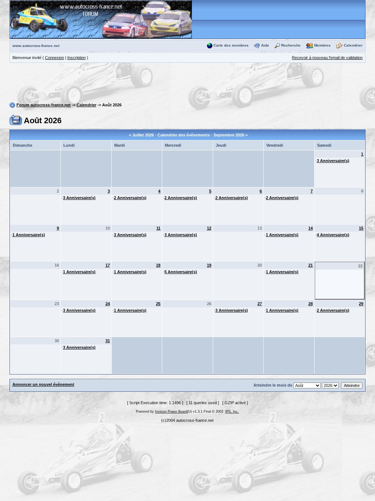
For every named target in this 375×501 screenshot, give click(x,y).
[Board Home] (101, 19)
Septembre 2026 (229, 135)
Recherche (291, 45)
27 (259, 303)
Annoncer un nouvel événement (43, 384)
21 (310, 265)
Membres (322, 45)
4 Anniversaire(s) (333, 235)
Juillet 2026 (143, 135)
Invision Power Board (171, 411)
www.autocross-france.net (35, 46)
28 (310, 303)
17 (107, 265)
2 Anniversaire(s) (130, 197)
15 (361, 228)
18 (158, 265)
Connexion (54, 57)
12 (209, 228)
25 (158, 303)
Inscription (76, 57)
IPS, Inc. (232, 411)
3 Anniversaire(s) (333, 160)
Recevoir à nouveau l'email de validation (327, 57)
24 (107, 303)
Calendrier (353, 45)
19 (209, 265)
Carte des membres (231, 45)
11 (158, 228)
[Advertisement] (187, 83)
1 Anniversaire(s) (28, 235)
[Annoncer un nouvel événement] (16, 119)
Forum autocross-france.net (43, 105)
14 (310, 228)
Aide (265, 45)
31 (107, 341)
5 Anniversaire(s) (180, 272)
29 (361, 303)
